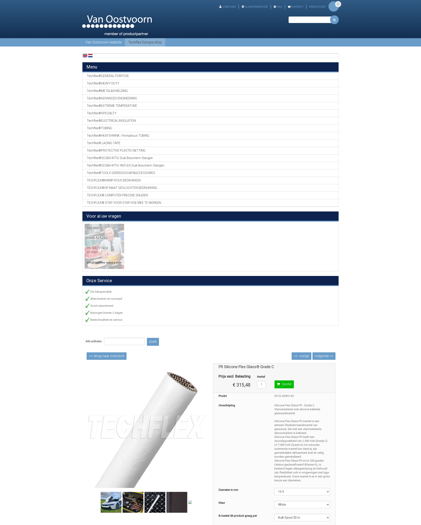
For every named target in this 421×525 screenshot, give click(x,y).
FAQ (279, 6)
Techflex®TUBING (99, 128)
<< (106, 356)
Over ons (229, 6)
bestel (287, 384)
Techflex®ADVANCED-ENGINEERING (112, 98)
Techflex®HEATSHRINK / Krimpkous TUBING (118, 135)
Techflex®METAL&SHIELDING (107, 91)
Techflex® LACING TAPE (103, 143)
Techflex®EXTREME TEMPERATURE (112, 106)
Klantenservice (256, 6)
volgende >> (324, 356)
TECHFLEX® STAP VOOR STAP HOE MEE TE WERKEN (124, 202)
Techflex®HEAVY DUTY (103, 83)
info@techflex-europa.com (104, 262)
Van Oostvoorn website (104, 42)
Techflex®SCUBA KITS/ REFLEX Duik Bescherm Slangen (125, 165)
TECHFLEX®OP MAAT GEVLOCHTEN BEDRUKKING (122, 188)
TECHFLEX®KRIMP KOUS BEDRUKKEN (114, 180)
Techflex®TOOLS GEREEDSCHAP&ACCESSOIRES (121, 173)
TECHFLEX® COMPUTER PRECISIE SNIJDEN (117, 195)
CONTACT (297, 6)
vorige (304, 356)
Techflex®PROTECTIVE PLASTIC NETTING (116, 150)
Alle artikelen (94, 341)
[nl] (90, 55)
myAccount (317, 6)
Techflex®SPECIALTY (101, 113)
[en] (85, 55)
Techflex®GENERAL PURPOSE (108, 76)
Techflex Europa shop (145, 42)
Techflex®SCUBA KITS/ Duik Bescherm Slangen (120, 158)
